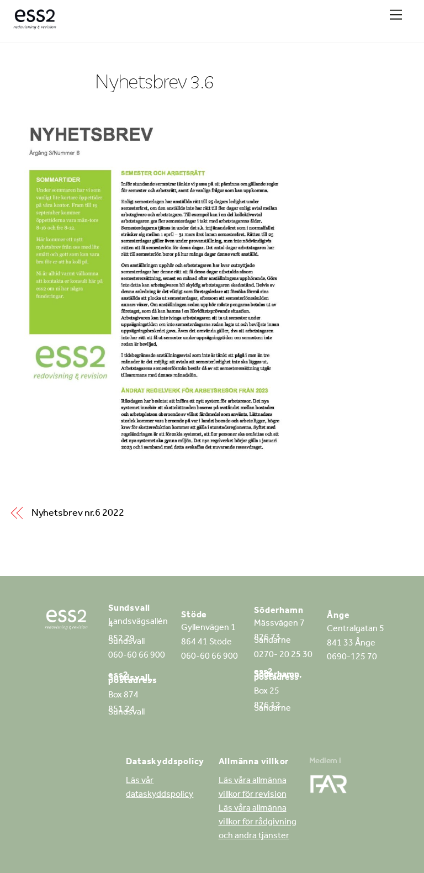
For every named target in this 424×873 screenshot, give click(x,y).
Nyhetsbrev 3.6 (154, 81)
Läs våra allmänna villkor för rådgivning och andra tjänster (257, 823)
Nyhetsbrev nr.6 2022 (77, 514)
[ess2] (35, 23)
